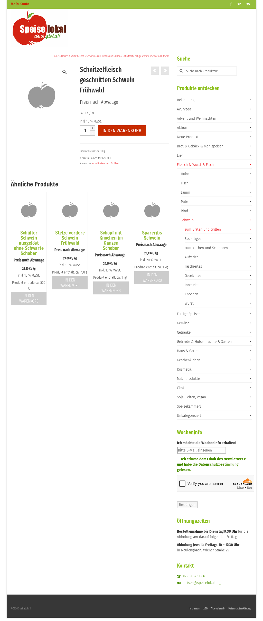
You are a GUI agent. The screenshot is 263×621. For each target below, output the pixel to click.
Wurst (189, 303)
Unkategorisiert (189, 415)
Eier (180, 155)
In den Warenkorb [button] (29, 298)
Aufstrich (192, 257)
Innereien (192, 285)
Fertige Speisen (189, 314)
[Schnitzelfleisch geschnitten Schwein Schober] (165, 71)
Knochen (191, 294)
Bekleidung (185, 100)
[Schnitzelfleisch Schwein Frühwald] (155, 71)
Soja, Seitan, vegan (191, 397)
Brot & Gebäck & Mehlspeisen (200, 146)
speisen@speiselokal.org (201, 582)
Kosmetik (184, 369)
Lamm (185, 192)
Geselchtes (193, 275)
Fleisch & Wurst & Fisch (195, 164)
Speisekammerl (189, 406)
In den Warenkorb (121, 130)
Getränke (184, 332)
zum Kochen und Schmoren (206, 248)
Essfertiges (193, 238)
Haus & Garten (188, 351)
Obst (180, 387)
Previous (15, 248)
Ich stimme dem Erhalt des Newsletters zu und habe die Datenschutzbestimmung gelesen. (212, 464)
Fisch (185, 183)
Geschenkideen (188, 360)
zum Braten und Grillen (105, 163)
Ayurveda (184, 109)
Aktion (182, 127)
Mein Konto (20, 4)
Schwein (187, 220)
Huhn (185, 174)
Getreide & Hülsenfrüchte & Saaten (204, 341)
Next (164, 248)
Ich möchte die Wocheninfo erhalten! (206, 442)
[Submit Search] (181, 71)
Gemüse (183, 323)
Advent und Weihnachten (196, 118)
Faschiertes (193, 266)
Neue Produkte (188, 137)
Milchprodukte (188, 378)
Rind (184, 211)
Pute (184, 201)
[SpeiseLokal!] (48, 28)
